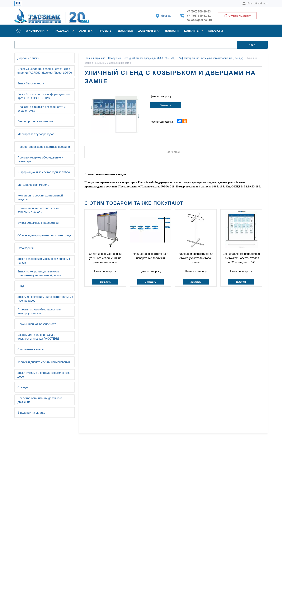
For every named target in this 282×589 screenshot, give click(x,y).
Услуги (84, 30)
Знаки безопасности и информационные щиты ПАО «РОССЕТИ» (44, 96)
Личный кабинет (257, 3)
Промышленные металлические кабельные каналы (38, 210)
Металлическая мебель (33, 184)
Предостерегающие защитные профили (43, 146)
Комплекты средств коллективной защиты (40, 197)
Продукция (62, 30)
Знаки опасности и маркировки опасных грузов (43, 260)
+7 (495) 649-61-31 (199, 15)
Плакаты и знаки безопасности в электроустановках (39, 311)
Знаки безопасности (30, 83)
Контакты (192, 30)
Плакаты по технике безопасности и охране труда (41, 108)
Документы (147, 30)
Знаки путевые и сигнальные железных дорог (43, 374)
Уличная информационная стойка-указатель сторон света (195, 258)
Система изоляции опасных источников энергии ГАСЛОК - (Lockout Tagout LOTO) (44, 70)
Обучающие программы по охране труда (44, 235)
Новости (172, 30)
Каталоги (215, 30)
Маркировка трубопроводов (35, 134)
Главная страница (94, 58)
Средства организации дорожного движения (39, 399)
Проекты (105, 30)
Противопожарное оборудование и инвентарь (40, 159)
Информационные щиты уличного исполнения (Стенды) (210, 58)
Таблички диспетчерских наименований (43, 362)
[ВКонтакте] (179, 121)
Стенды (22, 387)
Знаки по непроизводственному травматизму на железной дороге (39, 273)
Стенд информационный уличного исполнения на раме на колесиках (105, 258)
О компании (35, 30)
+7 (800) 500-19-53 (199, 11)
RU (18, 3)
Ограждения (25, 248)
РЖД (20, 286)
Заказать (165, 105)
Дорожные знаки (28, 58)
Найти (252, 44)
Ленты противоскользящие (35, 121)
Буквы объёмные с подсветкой (38, 222)
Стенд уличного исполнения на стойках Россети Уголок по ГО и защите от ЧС (241, 258)
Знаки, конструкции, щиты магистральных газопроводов (45, 298)
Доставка (125, 30)
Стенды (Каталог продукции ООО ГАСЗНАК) (149, 58)
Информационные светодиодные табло (43, 172)
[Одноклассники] (184, 121)
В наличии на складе (31, 412)
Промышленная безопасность (37, 324)
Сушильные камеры (30, 349)
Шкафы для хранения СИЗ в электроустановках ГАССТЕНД (38, 336)
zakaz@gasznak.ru (199, 19)
